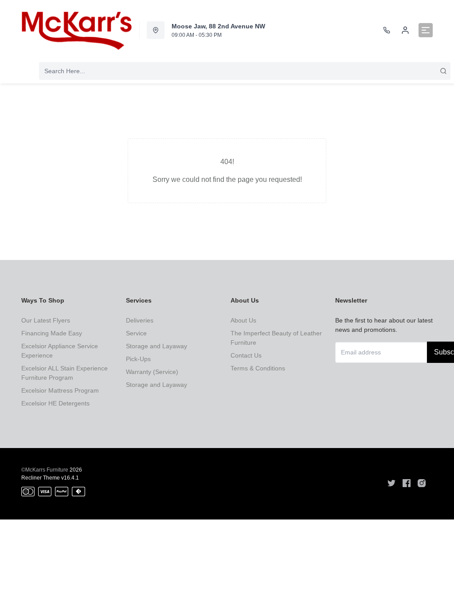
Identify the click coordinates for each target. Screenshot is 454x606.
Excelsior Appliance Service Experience (59, 350)
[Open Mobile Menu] (426, 30)
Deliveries (139, 320)
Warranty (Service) (152, 371)
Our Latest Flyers (45, 320)
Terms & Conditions (258, 368)
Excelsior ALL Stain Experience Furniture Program (64, 373)
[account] (405, 30)
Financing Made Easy (51, 333)
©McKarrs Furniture (44, 470)
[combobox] (244, 71)
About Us (243, 320)
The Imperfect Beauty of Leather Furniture (276, 338)
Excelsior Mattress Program (60, 390)
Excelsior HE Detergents (55, 403)
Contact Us (246, 355)
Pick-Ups (138, 358)
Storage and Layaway (156, 346)
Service (136, 333)
